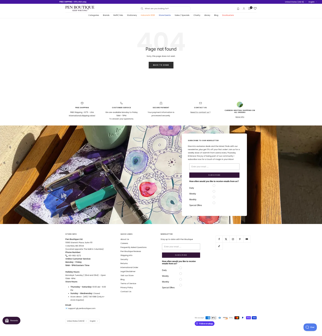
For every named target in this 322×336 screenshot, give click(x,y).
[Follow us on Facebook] (219, 239)
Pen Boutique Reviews (130, 251)
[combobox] (167, 8)
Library (207, 15)
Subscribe (214, 175)
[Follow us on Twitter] (226, 239)
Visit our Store (127, 275)
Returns (124, 263)
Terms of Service (128, 283)
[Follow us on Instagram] (233, 239)
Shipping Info (126, 255)
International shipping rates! (82, 115)
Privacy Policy (126, 287)
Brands (106, 15)
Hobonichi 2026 (148, 15)
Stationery (132, 15)
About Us (124, 239)
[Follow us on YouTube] (246, 239)
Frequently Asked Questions (133, 247)
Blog (216, 15)
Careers (124, 243)
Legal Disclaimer (127, 271)
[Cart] (249, 8)
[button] (238, 8)
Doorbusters (228, 15)
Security (124, 259)
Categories (93, 15)
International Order (129, 267)
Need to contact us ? (200, 112)
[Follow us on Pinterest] (239, 239)
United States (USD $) (294, 2)
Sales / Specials (182, 15)
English (312, 2)
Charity (196, 15)
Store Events (165, 15)
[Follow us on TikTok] (219, 246)
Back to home (161, 65)
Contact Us (125, 291)
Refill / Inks (118, 15)
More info (240, 117)
